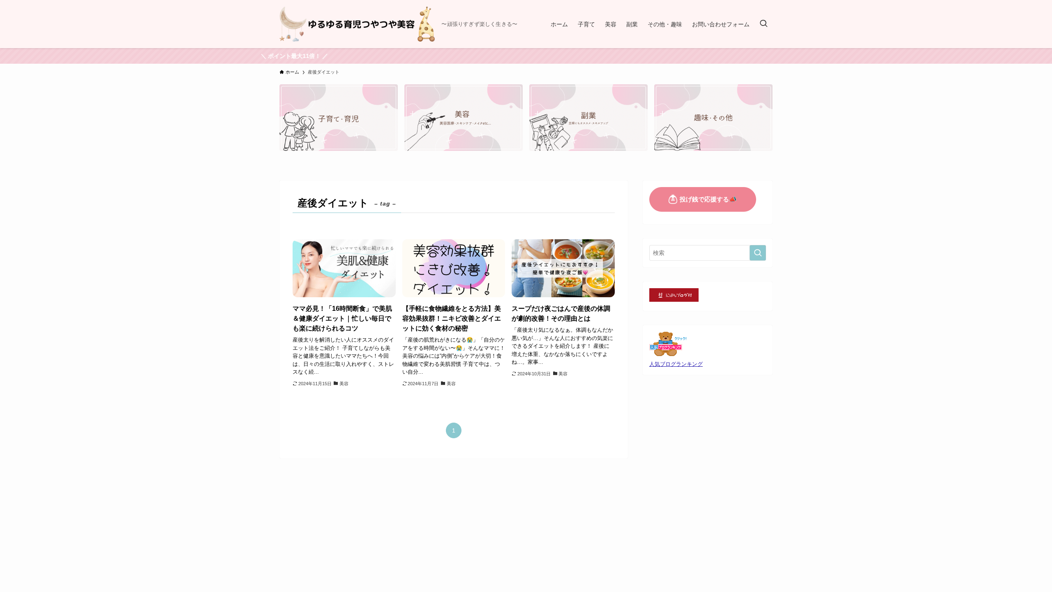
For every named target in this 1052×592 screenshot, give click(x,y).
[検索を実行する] (758, 253)
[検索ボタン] (763, 24)
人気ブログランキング (676, 364)
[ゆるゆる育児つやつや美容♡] (357, 24)
